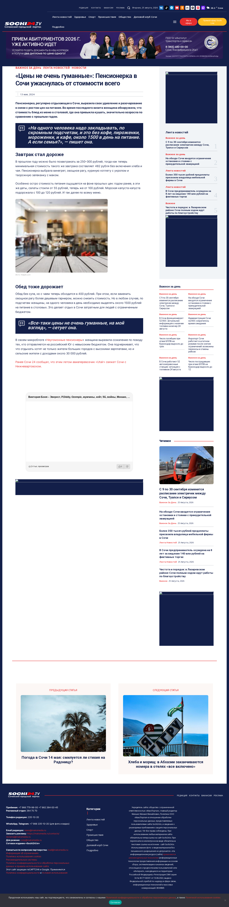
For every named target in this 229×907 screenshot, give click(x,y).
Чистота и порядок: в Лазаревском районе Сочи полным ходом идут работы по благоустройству (186, 210)
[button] (128, 8)
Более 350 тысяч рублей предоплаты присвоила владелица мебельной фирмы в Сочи (187, 177)
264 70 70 (32, 810)
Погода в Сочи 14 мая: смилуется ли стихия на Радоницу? (63, 759)
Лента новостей (56, 67)
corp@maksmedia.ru (31, 840)
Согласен (115, 902)
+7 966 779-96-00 (28, 807)
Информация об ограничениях (22, 853)
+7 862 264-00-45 (48, 807)
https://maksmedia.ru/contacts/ (43, 833)
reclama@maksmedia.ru (18, 836)
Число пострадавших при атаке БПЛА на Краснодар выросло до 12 (200, 365)
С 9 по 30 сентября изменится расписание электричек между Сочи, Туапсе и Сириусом (187, 145)
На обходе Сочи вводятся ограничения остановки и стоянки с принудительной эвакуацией (188, 161)
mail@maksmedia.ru (58, 850)
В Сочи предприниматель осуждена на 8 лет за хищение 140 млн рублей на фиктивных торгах (188, 194)
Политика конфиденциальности (23, 872)
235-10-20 (33, 817)
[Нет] (225, 900)
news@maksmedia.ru (35, 830)
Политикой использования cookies (203, 897)
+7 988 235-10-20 (39, 823)
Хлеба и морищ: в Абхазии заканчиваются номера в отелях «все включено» (165, 764)
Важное (170, 203)
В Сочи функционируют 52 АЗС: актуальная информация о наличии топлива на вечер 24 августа (171, 323)
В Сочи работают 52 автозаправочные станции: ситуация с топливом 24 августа (170, 365)
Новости (79, 67)
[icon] (161, 7)
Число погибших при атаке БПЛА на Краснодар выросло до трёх (171, 342)
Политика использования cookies (23, 856)
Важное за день (28, 67)
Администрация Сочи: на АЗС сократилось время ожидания (199, 321)
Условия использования (54, 872)
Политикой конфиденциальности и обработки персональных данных (141, 897)
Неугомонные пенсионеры (64, 339)
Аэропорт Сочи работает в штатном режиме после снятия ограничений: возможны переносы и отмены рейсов (201, 345)
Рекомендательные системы (21, 859)
